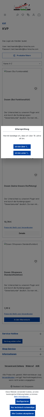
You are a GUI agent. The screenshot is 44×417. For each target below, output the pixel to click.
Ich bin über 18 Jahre (23, 146)
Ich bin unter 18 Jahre (23, 153)
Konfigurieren (23, 401)
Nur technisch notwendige (23, 407)
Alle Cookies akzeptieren (23, 413)
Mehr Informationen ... (22, 397)
